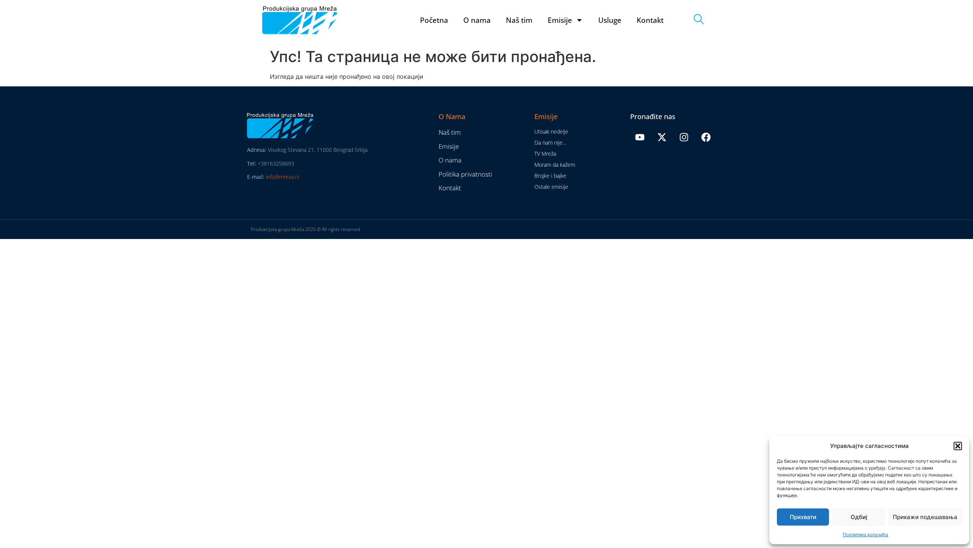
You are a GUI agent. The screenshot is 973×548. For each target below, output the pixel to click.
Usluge (609, 20)
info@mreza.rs (283, 176)
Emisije (560, 20)
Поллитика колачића (865, 534)
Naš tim (519, 20)
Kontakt (650, 20)
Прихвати (803, 517)
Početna (434, 20)
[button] (958, 446)
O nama (477, 20)
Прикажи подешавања (925, 517)
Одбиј (859, 517)
